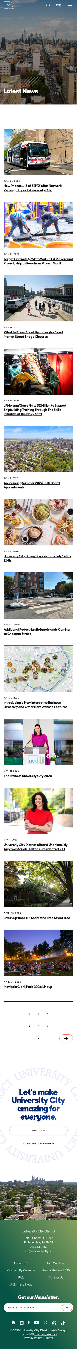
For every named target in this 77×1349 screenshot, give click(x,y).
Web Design (59, 1330)
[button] (38, 1014)
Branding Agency (45, 1334)
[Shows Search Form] (48, 5)
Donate (37, 1130)
